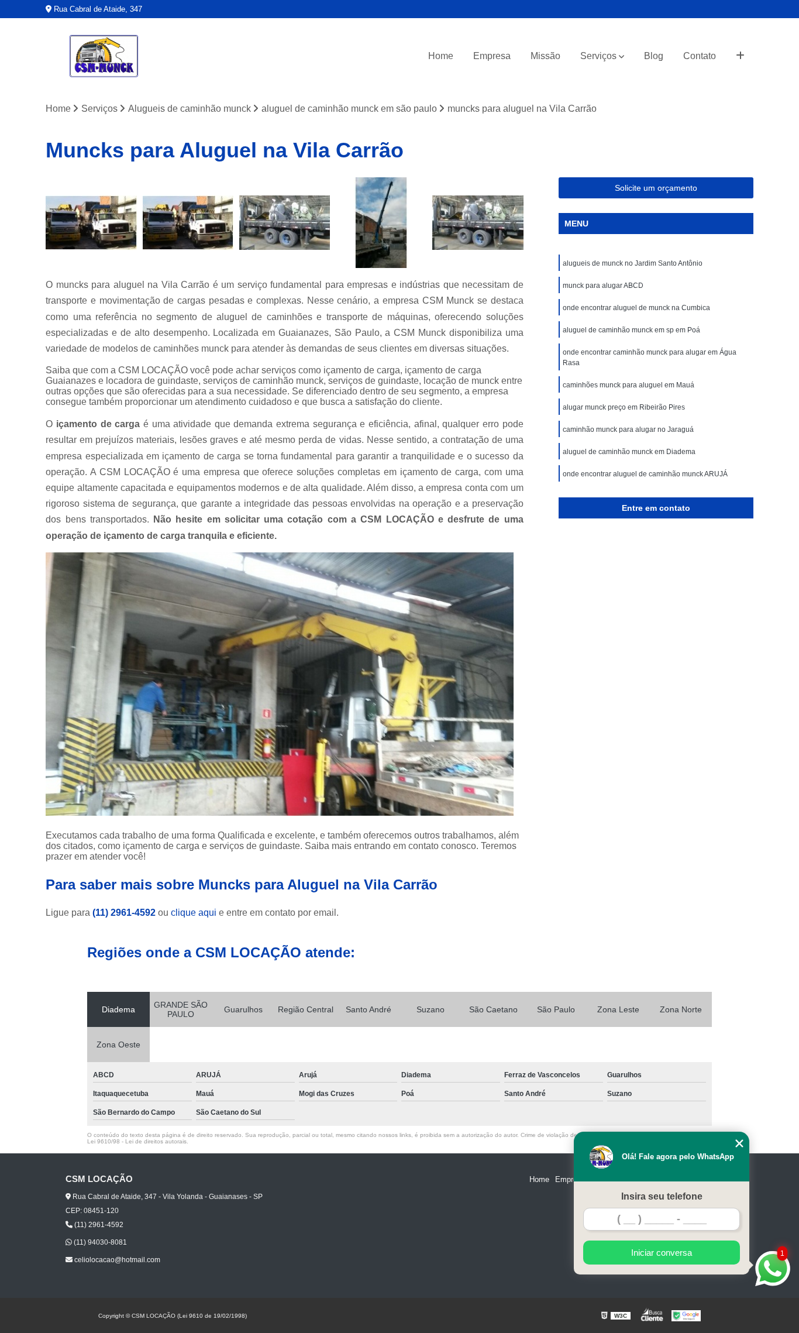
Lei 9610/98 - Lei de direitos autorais (137, 1141)
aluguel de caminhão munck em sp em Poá (631, 330)
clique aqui (193, 913)
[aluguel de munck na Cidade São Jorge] (284, 222)
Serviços (598, 56)
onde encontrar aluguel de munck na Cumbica (636, 308)
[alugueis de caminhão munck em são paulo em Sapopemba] (381, 222)
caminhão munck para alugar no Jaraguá (628, 429)
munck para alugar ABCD (603, 285)
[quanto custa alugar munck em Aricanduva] (91, 222)
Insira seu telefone (661, 1196)
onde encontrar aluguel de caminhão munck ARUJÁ (645, 474)
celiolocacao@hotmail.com (116, 1260)
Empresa (492, 56)
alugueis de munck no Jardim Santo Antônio (632, 263)
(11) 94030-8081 (99, 1242)
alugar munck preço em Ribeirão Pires (624, 407)
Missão (545, 56)
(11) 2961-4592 (125, 913)
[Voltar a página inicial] (104, 56)
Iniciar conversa (661, 1253)
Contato (699, 56)
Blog (653, 56)
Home (440, 56)
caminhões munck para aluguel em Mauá (628, 385)
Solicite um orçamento (656, 188)
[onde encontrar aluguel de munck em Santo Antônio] (188, 222)
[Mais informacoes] (740, 56)
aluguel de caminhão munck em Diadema (629, 452)
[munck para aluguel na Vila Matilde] (477, 222)
